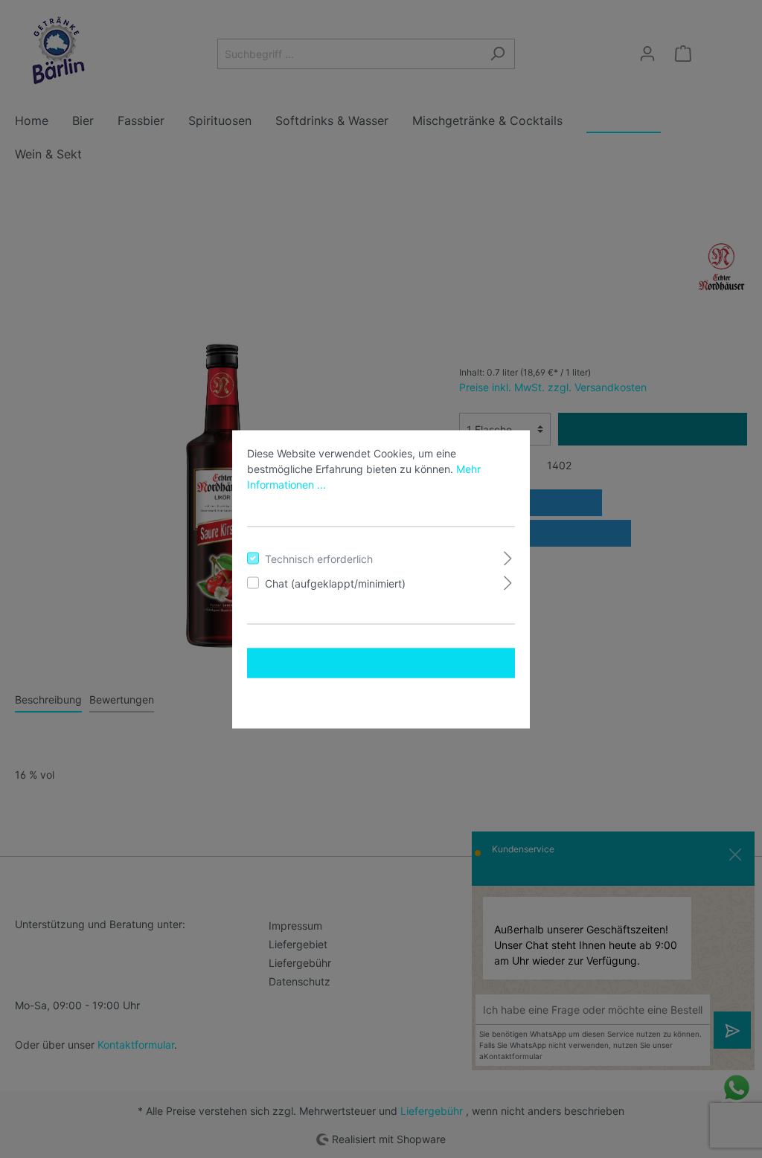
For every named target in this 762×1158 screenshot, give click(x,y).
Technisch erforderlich (319, 558)
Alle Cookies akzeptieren (381, 663)
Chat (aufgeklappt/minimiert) (335, 582)
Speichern (381, 698)
